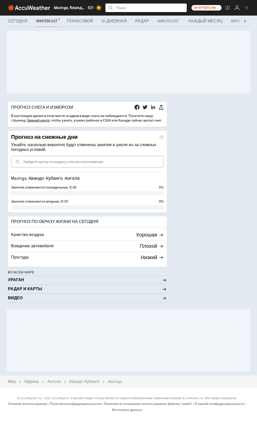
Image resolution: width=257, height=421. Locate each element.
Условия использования (28, 404)
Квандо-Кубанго (84, 381)
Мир (12, 381)
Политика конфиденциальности (76, 404)
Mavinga (115, 381)
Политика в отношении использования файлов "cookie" (148, 404)
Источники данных (127, 410)
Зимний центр (38, 120)
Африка (31, 381)
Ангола (54, 381)
